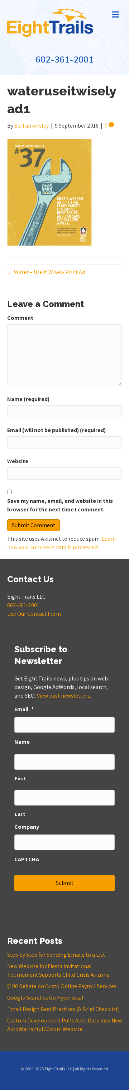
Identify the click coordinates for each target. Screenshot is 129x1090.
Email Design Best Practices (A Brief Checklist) (63, 1009)
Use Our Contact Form (34, 614)
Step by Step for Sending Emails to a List (56, 954)
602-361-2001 (64, 59)
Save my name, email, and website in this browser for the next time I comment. (60, 505)
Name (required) (28, 399)
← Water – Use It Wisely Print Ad (46, 272)
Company (26, 827)
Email (24, 709)
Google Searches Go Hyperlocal (45, 997)
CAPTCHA (26, 859)
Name (22, 741)
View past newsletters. (64, 695)
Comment (20, 318)
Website (17, 461)
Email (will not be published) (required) (56, 430)
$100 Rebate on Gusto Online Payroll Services (61, 986)
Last (20, 814)
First (20, 779)
